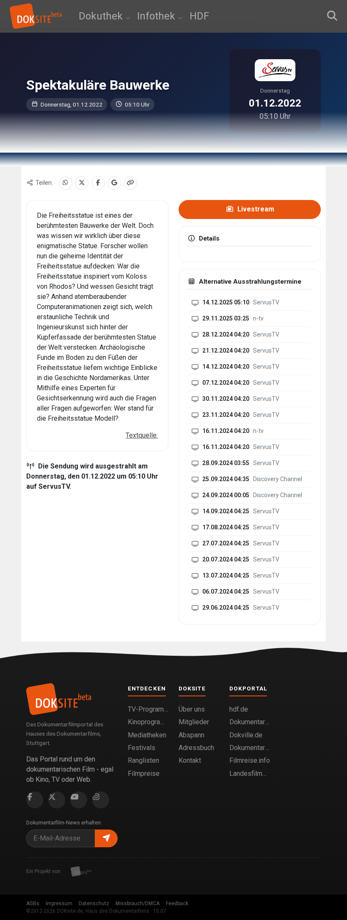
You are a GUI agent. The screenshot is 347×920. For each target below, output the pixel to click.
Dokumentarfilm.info (249, 722)
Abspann (191, 735)
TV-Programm (148, 709)
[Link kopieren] (130, 183)
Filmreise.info (249, 760)
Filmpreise (144, 773)
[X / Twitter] (81, 183)
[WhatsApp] (65, 183)
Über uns (192, 709)
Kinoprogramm (148, 722)
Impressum (59, 903)
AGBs (32, 903)
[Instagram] (100, 799)
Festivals (141, 748)
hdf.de (238, 709)
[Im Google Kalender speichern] (114, 183)
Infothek (157, 16)
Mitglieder (194, 722)
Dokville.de (245, 735)
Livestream (255, 209)
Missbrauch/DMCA (138, 903)
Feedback (177, 903)
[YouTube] (78, 799)
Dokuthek (102, 16)
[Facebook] (98, 183)
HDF (199, 16)
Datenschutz (94, 903)
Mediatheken (147, 735)
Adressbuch (196, 748)
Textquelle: (142, 435)
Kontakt (190, 760)
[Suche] (332, 16)
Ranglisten (143, 760)
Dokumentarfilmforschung (249, 748)
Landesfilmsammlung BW (249, 773)
